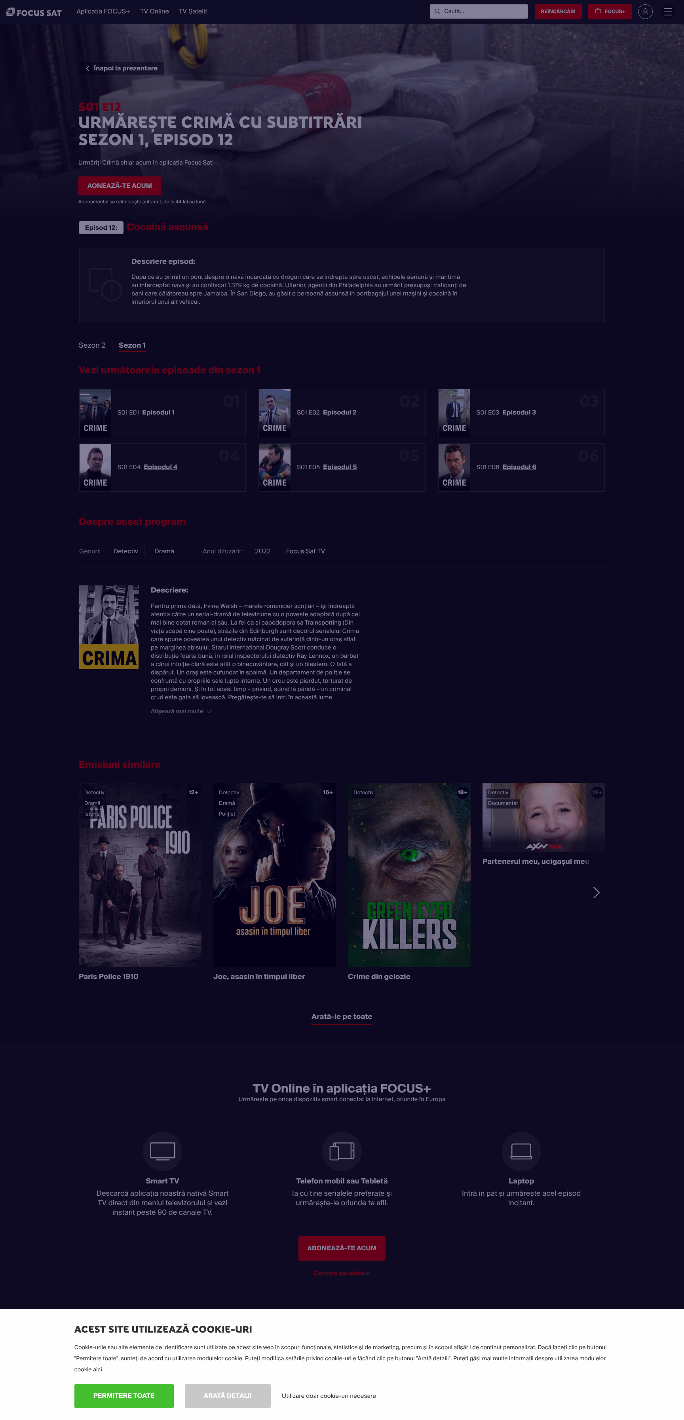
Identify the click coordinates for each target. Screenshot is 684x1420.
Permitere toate (124, 1396)
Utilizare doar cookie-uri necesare (329, 1396)
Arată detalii (228, 1396)
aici (97, 1369)
